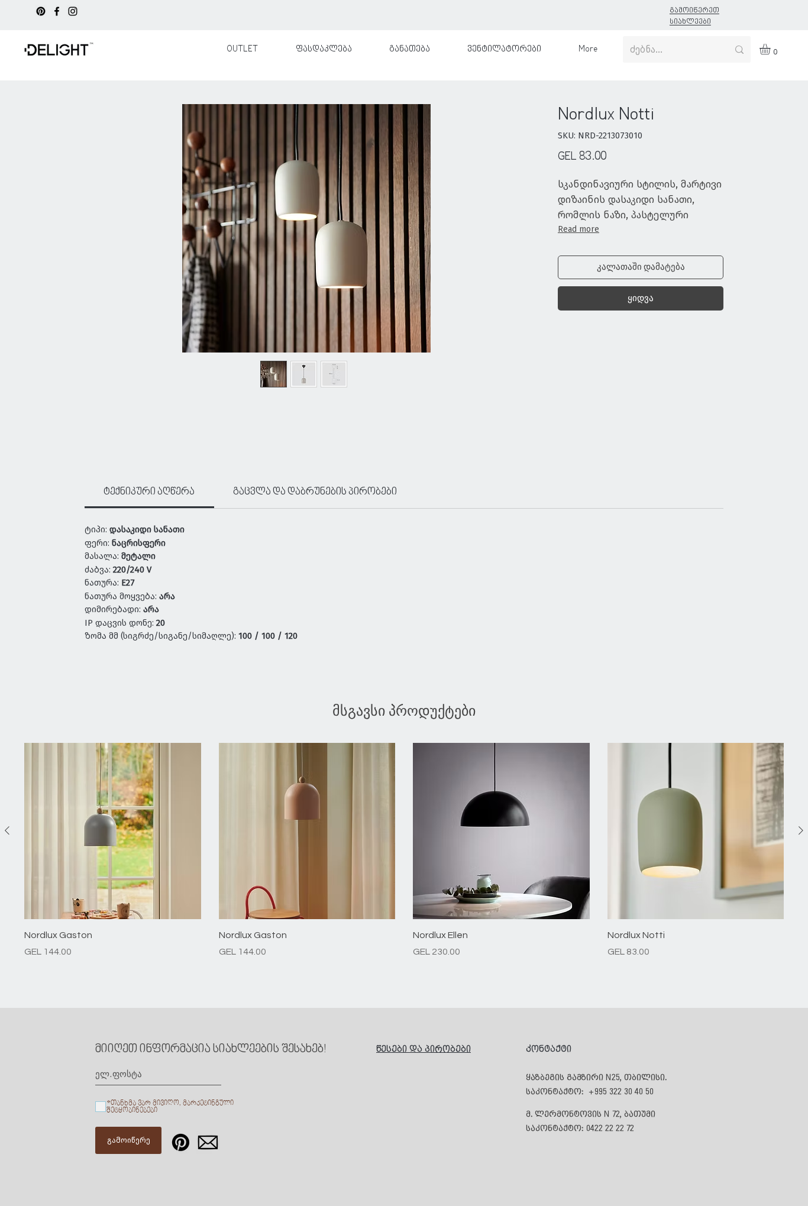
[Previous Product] (7, 830)
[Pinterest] (41, 11)
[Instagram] (73, 11)
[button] (771, 49)
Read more (578, 229)
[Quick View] (112, 831)
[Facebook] (57, 11)
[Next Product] (801, 830)
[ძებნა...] (739, 49)
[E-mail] (207, 1142)
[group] (404, 850)
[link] (149, 492)
